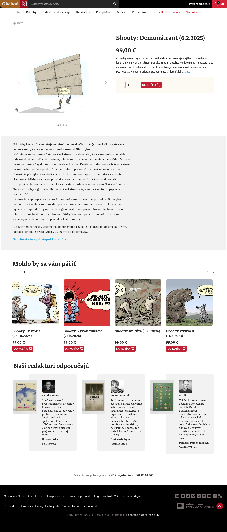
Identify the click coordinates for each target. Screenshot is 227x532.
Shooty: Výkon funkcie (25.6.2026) (83, 333)
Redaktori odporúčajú (56, 12)
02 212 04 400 (145, 475)
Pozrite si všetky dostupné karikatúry (40, 239)
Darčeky (121, 12)
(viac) (116, 434)
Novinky (191, 12)
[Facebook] (188, 496)
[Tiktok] (214, 496)
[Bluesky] (193, 496)
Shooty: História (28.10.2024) (26, 333)
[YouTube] (182, 496)
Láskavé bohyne (120, 439)
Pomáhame (139, 12)
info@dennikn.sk (125, 475)
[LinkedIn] (209, 496)
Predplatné (103, 12)
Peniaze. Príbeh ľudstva (194, 443)
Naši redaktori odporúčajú (51, 366)
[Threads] (198, 496)
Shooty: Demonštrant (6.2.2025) (58, 125)
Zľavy (176, 12)
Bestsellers (160, 12)
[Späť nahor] (219, 506)
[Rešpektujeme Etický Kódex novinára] (195, 506)
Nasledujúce (105, 82)
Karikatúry (83, 12)
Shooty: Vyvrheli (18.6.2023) (180, 333)
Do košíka (149, 85)
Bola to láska (50, 439)
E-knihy (31, 12)
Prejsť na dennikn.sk (199, 3)
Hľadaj (115, 4)
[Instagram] (177, 496)
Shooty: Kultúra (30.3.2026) (137, 330)
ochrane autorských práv (143, 514)
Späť (20, 23)
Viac (187, 71)
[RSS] (220, 496)
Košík (221, 3)
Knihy (16, 12)
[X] (204, 496)
